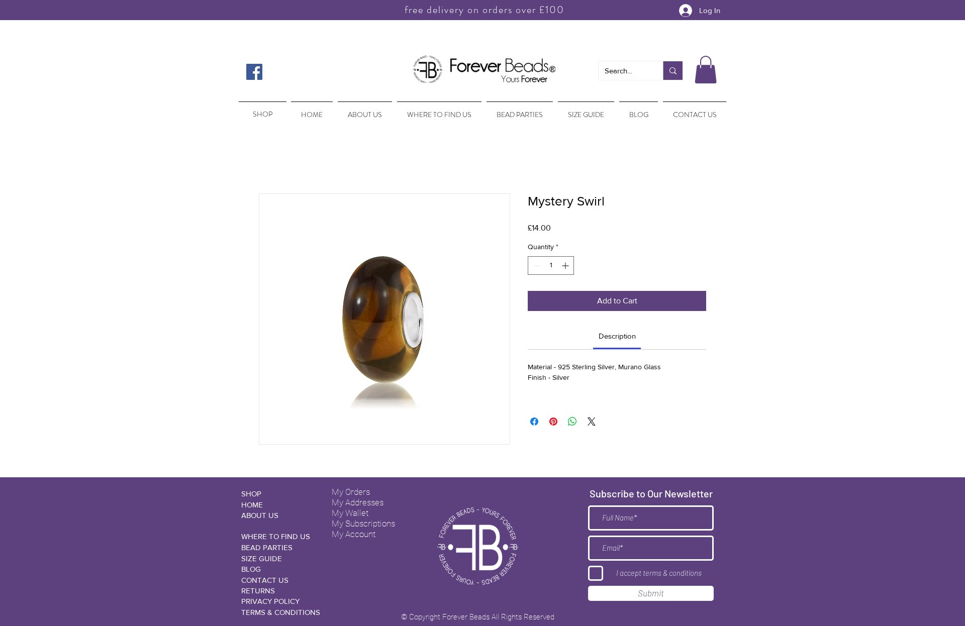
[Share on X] (592, 423)
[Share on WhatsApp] (572, 423)
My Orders (351, 493)
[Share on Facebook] (534, 423)
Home (269, 158)
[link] (617, 337)
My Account (353, 536)
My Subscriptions (363, 525)
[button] (705, 69)
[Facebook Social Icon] (254, 72)
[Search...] (673, 70)
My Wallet (350, 514)
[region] (261, 109)
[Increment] (566, 267)
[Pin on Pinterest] (553, 423)
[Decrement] (535, 267)
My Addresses (357, 504)
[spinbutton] (551, 267)
